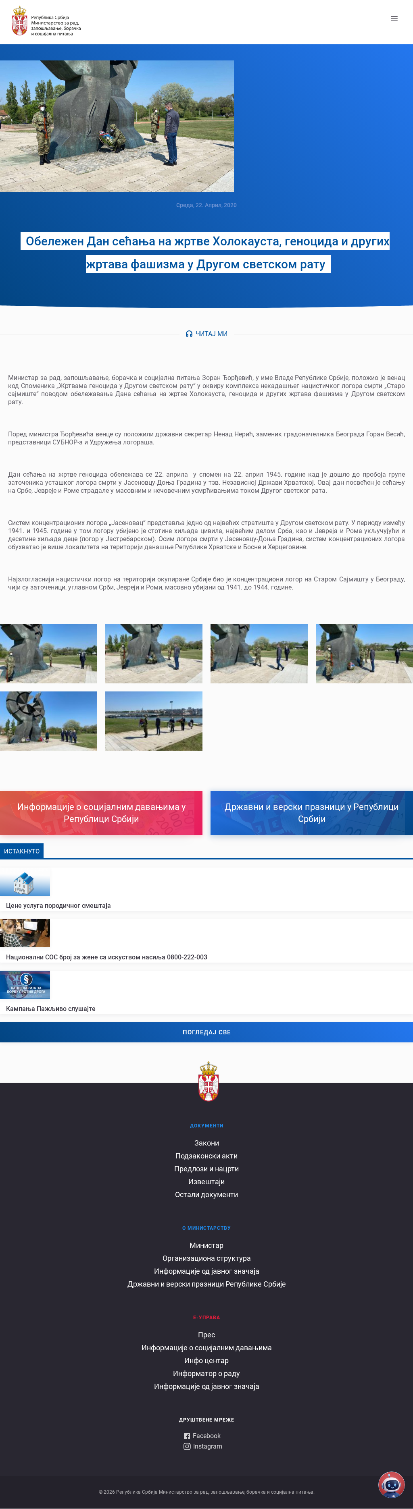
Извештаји (206, 1181)
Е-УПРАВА (206, 1317)
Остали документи (206, 1194)
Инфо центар (206, 1360)
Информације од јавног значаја (206, 1271)
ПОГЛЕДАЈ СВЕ (207, 1032)
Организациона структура (207, 1258)
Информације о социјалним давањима (207, 1347)
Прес (206, 1334)
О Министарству (206, 1228)
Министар (206, 1245)
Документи (206, 1126)
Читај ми (211, 334)
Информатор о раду (206, 1373)
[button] (48, 653)
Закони (206, 1143)
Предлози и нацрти (206, 1168)
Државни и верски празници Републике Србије (206, 1284)
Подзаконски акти (206, 1156)
